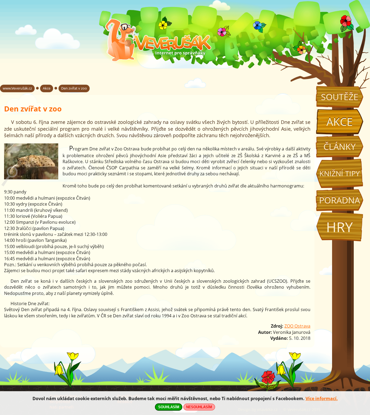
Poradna (339, 200)
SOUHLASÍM (168, 407)
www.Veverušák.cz (17, 88)
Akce (339, 121)
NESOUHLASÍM (199, 407)
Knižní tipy (339, 173)
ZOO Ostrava (297, 326)
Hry (339, 227)
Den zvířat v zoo (74, 88)
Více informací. (322, 398)
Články (339, 146)
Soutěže (339, 97)
